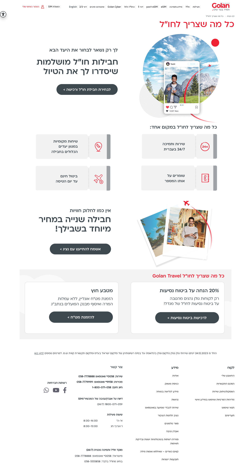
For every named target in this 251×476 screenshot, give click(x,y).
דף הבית (230, 16)
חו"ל (188, 6)
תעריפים (229, 415)
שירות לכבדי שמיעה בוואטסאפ (161, 407)
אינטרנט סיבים (97, 6)
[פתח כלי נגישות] (3, 14)
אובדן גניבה (172, 431)
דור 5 (140, 6)
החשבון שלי (228, 375)
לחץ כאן (39, 353)
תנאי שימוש (228, 407)
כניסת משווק (171, 383)
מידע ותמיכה (175, 6)
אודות (175, 375)
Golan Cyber (114, 6)
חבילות (196, 6)
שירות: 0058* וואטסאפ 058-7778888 (100, 376)
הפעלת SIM (54, 6)
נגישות (175, 399)
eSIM (163, 6)
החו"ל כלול (129, 6)
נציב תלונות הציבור (168, 415)
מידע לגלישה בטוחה (167, 391)
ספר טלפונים (171, 423)
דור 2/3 (83, 6)
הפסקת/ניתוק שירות (223, 391)
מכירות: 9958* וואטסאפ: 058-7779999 (100, 382)
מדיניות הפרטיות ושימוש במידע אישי (214, 399)
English (73, 6)
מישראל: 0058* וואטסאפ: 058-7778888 (99, 456)
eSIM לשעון (152, 6)
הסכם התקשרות (225, 383)
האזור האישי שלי (30, 6)
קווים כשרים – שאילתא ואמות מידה (159, 451)
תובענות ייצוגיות (170, 459)
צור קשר (116, 367)
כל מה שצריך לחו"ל (214, 16)
